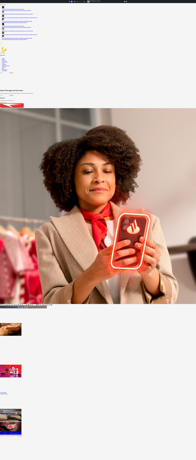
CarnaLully (4, 67)
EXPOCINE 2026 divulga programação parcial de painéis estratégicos (14, 22)
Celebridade (4, 60)
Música (3, 59)
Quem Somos (4, 70)
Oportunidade (4, 69)
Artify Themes (19, 435)
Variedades (4, 64)
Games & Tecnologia (5, 65)
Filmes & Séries (5, 62)
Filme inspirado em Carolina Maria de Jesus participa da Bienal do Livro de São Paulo (17, 14)
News (3, 68)
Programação (2, 55)
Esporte (3, 58)
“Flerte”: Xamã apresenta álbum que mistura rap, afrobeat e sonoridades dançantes (17, 21)
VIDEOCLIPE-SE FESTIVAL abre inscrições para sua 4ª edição (13, 9)
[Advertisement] (98, 81)
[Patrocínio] (10, 335)
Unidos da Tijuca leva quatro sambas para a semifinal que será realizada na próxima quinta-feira (19, 17)
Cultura (3, 63)
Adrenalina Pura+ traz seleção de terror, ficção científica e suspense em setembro (16, 10)
